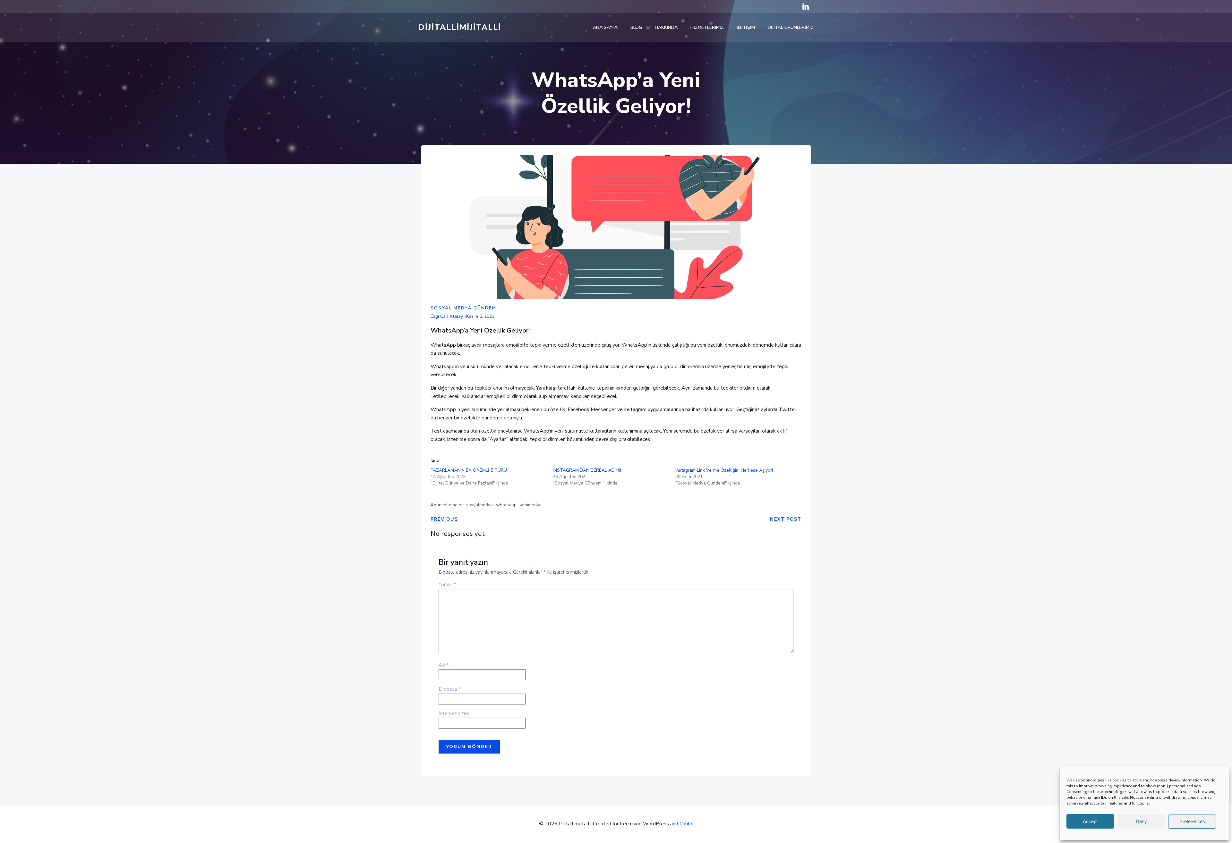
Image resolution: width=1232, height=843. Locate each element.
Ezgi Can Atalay (447, 316)
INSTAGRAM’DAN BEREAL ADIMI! (587, 470)
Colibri (686, 823)
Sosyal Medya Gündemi (464, 308)
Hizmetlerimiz (707, 27)
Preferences (1192, 821)
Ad (444, 665)
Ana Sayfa (605, 27)
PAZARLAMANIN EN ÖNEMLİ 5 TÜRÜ (469, 470)
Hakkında (666, 27)
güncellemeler (448, 505)
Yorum (447, 584)
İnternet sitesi (454, 713)
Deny (1141, 821)
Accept (1090, 821)
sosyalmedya (479, 505)
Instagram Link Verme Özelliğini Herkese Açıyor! (724, 470)
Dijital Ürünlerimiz (791, 27)
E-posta (449, 689)
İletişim (746, 27)
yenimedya (531, 505)
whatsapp (506, 505)
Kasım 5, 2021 (480, 316)
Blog (636, 27)
